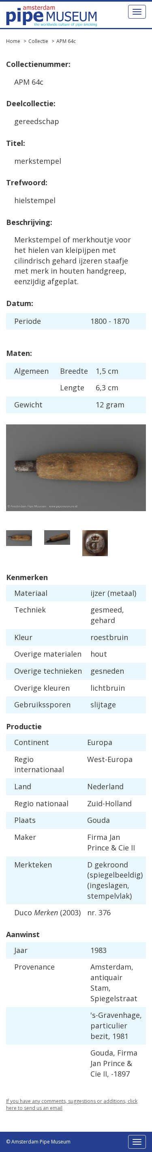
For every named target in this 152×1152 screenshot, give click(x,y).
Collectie (38, 41)
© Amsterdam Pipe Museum (38, 1141)
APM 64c (66, 41)
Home (13, 41)
